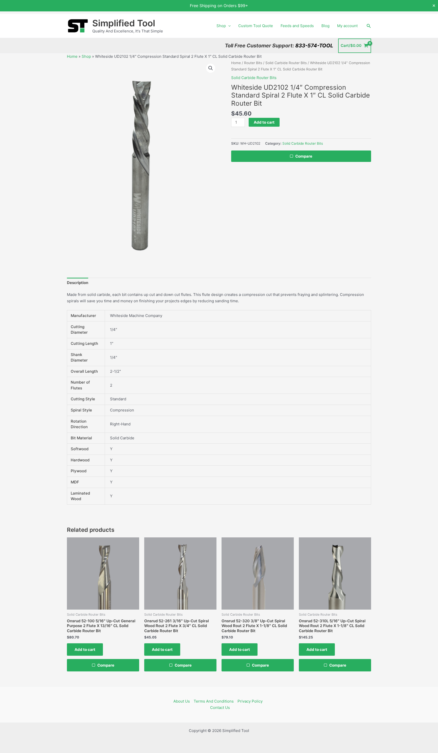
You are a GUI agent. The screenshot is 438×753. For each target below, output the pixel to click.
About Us (181, 701)
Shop (221, 25)
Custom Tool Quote (255, 25)
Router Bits (253, 63)
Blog (325, 25)
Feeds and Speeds (297, 25)
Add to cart (264, 122)
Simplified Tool (123, 23)
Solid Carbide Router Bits (286, 63)
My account (347, 25)
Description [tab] (77, 282)
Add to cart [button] (85, 649)
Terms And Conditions (214, 701)
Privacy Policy (250, 701)
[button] (228, 26)
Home (72, 56)
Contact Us (220, 707)
